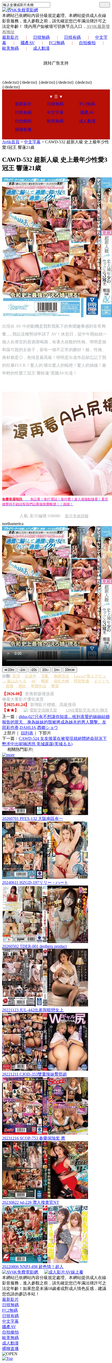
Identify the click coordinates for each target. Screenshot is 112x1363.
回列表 (27, 733)
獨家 (45, 681)
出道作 (30, 676)
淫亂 (45, 676)
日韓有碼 (72, 37)
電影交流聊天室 (43, 710)
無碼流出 (61, 676)
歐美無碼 (55, 121)
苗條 (10, 686)
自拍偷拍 (87, 43)
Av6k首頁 (11, 142)
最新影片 (10, 37)
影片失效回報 (77, 516)
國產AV (28, 43)
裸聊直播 (23, 129)
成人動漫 (41, 48)
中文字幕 (55, 112)
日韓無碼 (41, 37)
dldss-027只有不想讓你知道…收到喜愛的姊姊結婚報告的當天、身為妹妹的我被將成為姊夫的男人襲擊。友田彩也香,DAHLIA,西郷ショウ (56, 722)
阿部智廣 (81, 681)
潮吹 (22, 686)
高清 (16, 676)
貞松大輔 (61, 681)
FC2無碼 (57, 43)
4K (33, 681)
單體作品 (38, 686)
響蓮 (55, 686)
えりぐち (102, 681)
